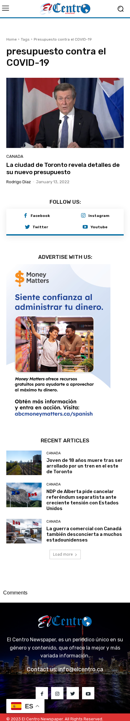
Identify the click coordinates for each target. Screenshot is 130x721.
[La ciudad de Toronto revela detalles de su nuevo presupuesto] (65, 113)
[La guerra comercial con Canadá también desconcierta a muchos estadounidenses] (24, 520)
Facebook (40, 216)
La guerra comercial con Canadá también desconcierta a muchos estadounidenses (84, 522)
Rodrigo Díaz (18, 181)
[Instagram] (83, 216)
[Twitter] (27, 227)
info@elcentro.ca (80, 658)
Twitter (40, 227)
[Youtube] (85, 227)
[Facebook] (25, 216)
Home (11, 39)
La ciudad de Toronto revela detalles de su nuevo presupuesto (63, 168)
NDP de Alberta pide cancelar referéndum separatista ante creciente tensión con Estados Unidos (82, 488)
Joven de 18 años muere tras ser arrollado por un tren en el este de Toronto (84, 454)
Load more (63, 543)
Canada (14, 156)
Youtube (99, 227)
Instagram (98, 216)
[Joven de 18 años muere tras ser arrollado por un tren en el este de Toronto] (24, 451)
